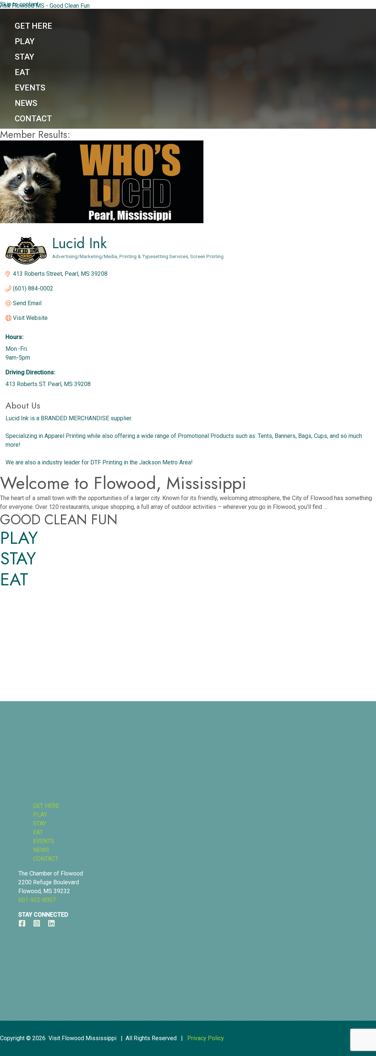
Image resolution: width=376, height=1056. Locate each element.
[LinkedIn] (51, 924)
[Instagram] (36, 924)
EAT (14, 579)
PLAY (19, 537)
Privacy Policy (205, 1038)
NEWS (41, 849)
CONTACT (45, 858)
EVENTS (43, 841)
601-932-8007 (37, 899)
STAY (18, 558)
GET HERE (46, 805)
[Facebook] (22, 924)
